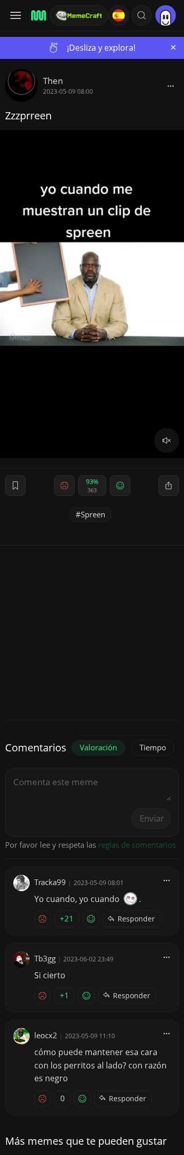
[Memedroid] (37, 15)
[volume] (166, 440)
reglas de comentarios (137, 844)
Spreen (93, 514)
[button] (141, 15)
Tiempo (153, 747)
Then (53, 81)
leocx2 (45, 1035)
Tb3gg (45, 958)
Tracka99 (50, 882)
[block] (171, 85)
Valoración (98, 747)
